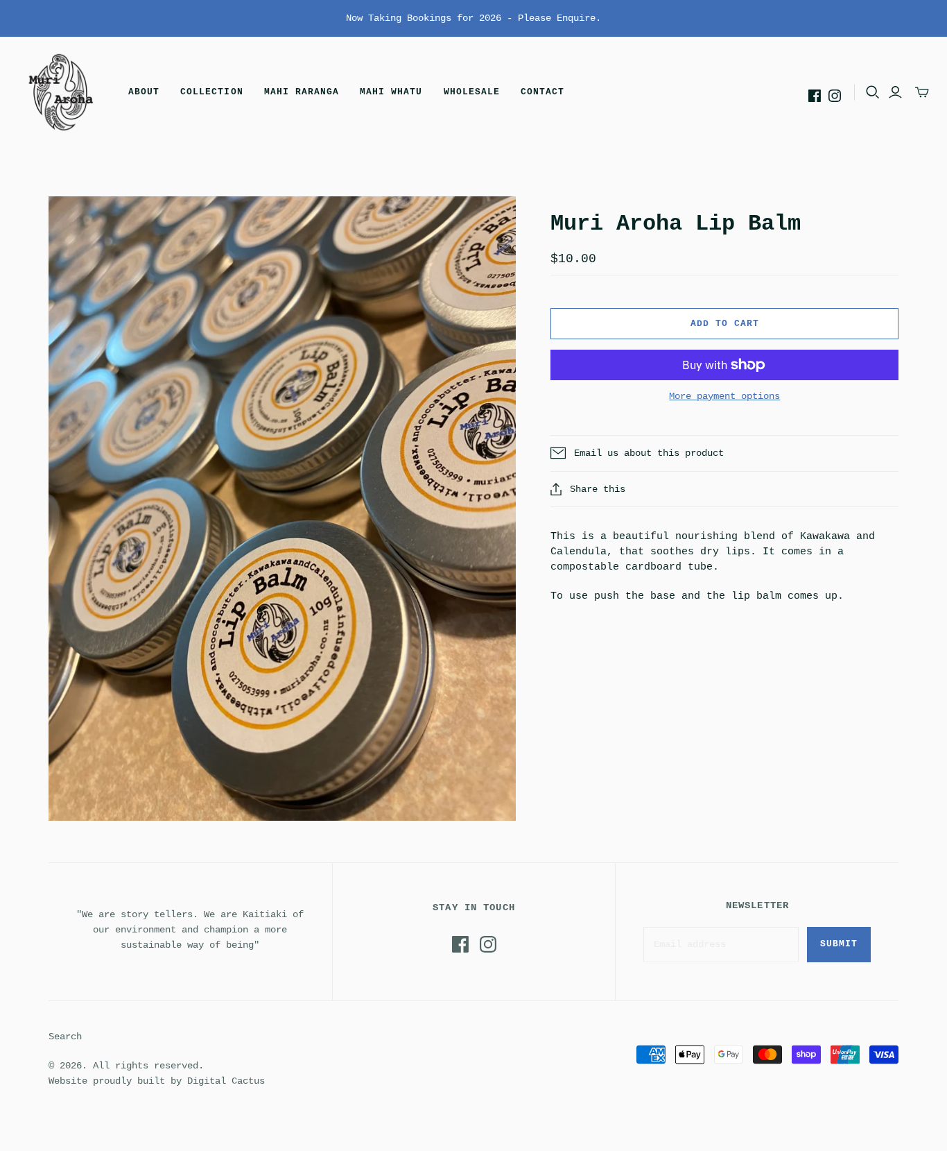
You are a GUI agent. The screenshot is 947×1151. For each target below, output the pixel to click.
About (143, 92)
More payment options (724, 396)
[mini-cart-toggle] (922, 92)
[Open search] (873, 92)
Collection (211, 92)
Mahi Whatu (391, 92)
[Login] (895, 92)
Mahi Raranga (301, 92)
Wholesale (472, 92)
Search (65, 1036)
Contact (542, 92)
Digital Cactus (226, 1080)
